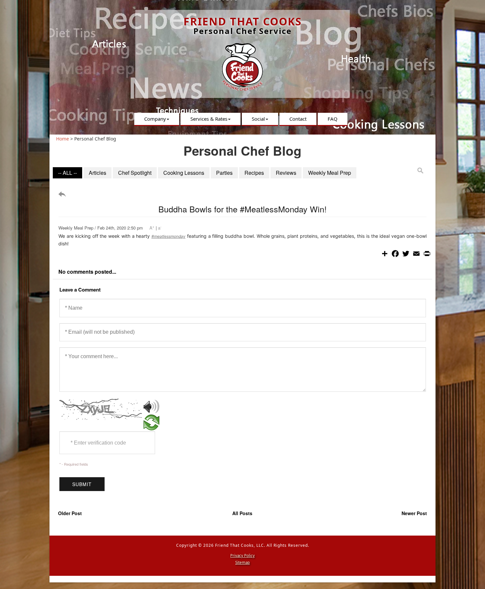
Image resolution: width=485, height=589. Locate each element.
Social (258, 118)
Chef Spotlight (134, 172)
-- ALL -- (67, 172)
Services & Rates (208, 118)
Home (62, 139)
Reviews (286, 172)
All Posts (242, 513)
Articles (97, 172)
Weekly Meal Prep (329, 172)
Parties (224, 172)
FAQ (333, 118)
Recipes (254, 172)
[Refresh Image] (151, 427)
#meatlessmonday (168, 236)
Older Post (70, 513)
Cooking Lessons (183, 172)
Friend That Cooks (242, 21)
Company (155, 118)
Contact (298, 118)
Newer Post (414, 513)
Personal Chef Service (242, 30)
